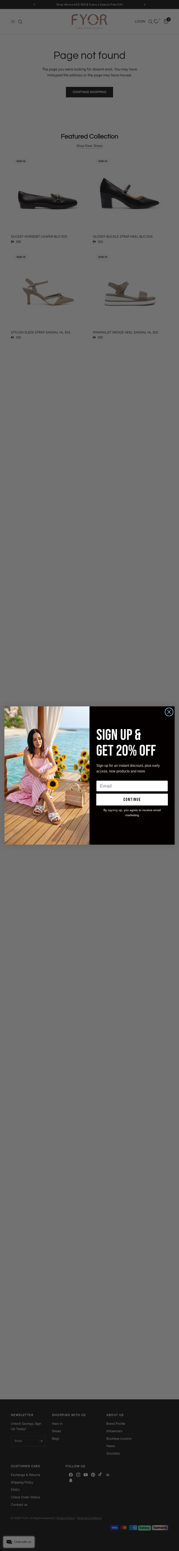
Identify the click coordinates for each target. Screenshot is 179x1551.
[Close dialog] (169, 712)
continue (132, 799)
